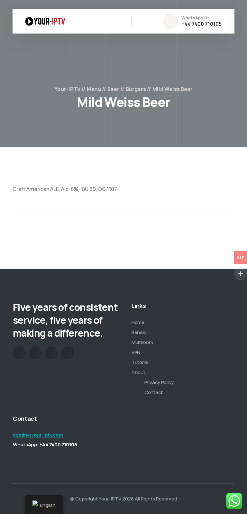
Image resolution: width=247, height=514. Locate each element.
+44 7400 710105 (201, 23)
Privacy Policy (159, 382)
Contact (153, 392)
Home (138, 322)
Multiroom (142, 342)
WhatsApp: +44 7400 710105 (45, 444)
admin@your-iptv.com (38, 434)
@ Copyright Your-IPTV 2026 (102, 498)
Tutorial (140, 362)
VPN (136, 352)
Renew (139, 332)
